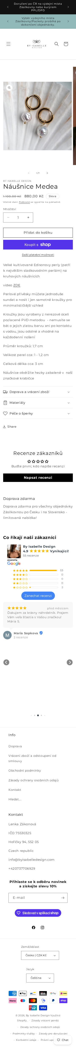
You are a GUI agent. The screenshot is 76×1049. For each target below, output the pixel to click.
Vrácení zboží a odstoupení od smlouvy (32, 758)
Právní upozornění (52, 1039)
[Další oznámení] (68, 7)
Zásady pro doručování (53, 1033)
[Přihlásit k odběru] (62, 898)
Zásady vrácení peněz (45, 1020)
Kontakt (14, 790)
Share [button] (11, 426)
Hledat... (14, 799)
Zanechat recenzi (38, 596)
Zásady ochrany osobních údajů (33, 780)
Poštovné (24, 202)
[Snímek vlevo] (28, 173)
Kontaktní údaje (26, 1039)
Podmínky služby (24, 1033)
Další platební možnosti (38, 254)
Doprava (15, 746)
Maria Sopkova (26, 633)
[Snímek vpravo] (47, 173)
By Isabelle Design (38, 1015)
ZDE (16, 285)
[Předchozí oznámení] (7, 7)
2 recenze (21, 637)
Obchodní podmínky (24, 770)
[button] (8, 44)
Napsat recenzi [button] (38, 478)
